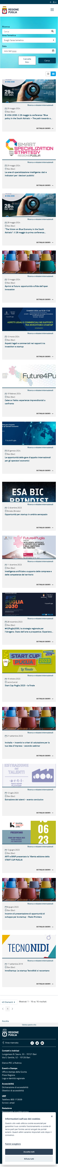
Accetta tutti (29, 1152)
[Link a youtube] (42, 1043)
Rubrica (17, 1062)
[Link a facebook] (32, 1043)
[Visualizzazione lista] (48, 73)
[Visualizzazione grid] (53, 73)
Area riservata (11, 1042)
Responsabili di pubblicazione (15, 1111)
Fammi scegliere (13, 1144)
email (12, 1102)
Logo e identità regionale (13, 1078)
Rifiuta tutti (29, 1159)
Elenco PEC (7, 1062)
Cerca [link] (47, 60)
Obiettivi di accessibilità (13, 1090)
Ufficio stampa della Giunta (14, 1071)
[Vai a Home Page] (10, 10)
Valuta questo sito (29, 1024)
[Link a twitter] (37, 1043)
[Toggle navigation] (52, 9)
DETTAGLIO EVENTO (43, 128)
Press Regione (8, 1075)
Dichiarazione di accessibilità (15, 1087)
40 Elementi (9, 1003)
